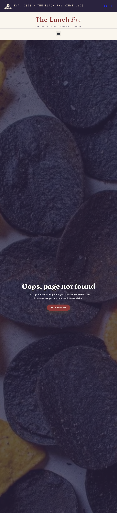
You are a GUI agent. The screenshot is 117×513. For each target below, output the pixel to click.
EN (105, 6)
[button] (58, 33)
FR (110, 6)
